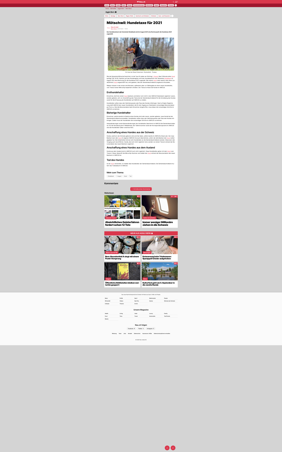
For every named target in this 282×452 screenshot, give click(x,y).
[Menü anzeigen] (176, 2)
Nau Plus (136, 301)
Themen (122, 303)
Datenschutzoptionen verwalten (162, 333)
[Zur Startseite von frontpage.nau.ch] (141, 2)
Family (165, 313)
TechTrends (167, 316)
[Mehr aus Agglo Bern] (141, 233)
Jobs (124, 333)
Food (106, 316)
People (166, 298)
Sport (135, 298)
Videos (121, 301)
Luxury (151, 313)
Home (107, 8)
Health (106, 313)
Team (120, 333)
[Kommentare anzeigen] (173, 448)
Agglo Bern (121, 8)
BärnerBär (113, 8)
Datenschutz (137, 333)
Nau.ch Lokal (114, 27)
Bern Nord (128, 8)
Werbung (114, 333)
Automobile (152, 316)
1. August (155, 76)
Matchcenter (152, 298)
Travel (136, 316)
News (106, 298)
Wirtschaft (107, 301)
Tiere (121, 316)
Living (121, 313)
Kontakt (130, 333)
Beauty (106, 319)
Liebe (135, 313)
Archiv (136, 303)
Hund (173, 76)
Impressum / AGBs (147, 333)
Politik (121, 298)
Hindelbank (167, 78)
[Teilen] (167, 448)
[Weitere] (176, 5)
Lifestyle (107, 303)
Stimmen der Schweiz (169, 301)
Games (151, 301)
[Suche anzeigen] (173, 2)
